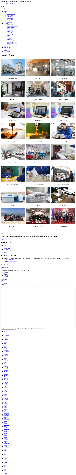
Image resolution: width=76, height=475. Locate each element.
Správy (5, 46)
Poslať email (3, 280)
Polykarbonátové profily (12, 26)
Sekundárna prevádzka (12, 34)
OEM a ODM (10, 16)
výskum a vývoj (10, 39)
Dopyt (2, 239)
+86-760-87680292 (8, 3)
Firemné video (10, 18)
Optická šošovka (10, 27)
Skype (2, 281)
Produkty (6, 23)
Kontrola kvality (10, 40)
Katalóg (2, 268)
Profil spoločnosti (11, 14)
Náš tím (8, 20)
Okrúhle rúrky (10, 28)
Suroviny (9, 38)
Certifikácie (9, 22)
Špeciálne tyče (10, 32)
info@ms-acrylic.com (12, 261)
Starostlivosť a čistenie (12, 44)
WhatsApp (4, 283)
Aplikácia (9, 35)
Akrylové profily (10, 24)
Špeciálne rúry (10, 30)
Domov (5, 11)
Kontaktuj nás (7, 47)
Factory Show (10, 19)
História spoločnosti (11, 15)
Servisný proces (10, 43)
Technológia (6, 36)
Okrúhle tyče (10, 31)
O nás (5, 12)
